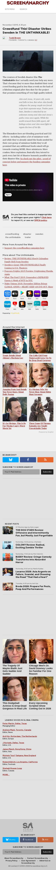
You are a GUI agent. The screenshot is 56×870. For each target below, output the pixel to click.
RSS (46, 840)
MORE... (6, 775)
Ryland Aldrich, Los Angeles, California (20, 762)
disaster (27, 234)
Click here (46, 217)
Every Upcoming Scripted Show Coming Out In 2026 (40, 706)
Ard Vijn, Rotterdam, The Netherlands (20, 736)
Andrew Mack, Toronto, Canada (17, 730)
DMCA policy (40, 220)
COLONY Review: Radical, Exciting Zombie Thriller (30, 546)
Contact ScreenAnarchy (37, 858)
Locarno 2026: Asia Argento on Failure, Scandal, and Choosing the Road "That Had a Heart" (33, 574)
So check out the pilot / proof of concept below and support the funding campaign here (27, 161)
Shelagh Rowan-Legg (12, 768)
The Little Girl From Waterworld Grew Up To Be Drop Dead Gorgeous (40, 358)
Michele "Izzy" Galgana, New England (19, 755)
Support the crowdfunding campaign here (24, 247)
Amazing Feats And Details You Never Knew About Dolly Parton (15, 391)
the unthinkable (13, 237)
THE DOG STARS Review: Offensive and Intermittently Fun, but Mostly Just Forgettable (34, 533)
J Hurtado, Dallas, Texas (13, 743)
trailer (28, 237)
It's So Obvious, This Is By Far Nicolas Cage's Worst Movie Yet (14, 425)
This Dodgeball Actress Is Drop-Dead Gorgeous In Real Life (15, 706)
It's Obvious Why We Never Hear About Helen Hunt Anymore (40, 391)
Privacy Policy (11, 861)
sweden (39, 234)
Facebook (29, 840)
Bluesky (12, 840)
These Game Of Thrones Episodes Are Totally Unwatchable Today (40, 425)
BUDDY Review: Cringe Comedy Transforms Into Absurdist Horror (34, 559)
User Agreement (28, 861)
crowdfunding (12, 234)
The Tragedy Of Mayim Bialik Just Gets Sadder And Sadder (12, 669)
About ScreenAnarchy (13, 858)
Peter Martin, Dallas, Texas (15, 723)
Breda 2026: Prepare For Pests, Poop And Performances (33, 587)
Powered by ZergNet (46, 432)
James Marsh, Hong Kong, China (17, 749)
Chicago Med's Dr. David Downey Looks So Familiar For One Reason (41, 669)
